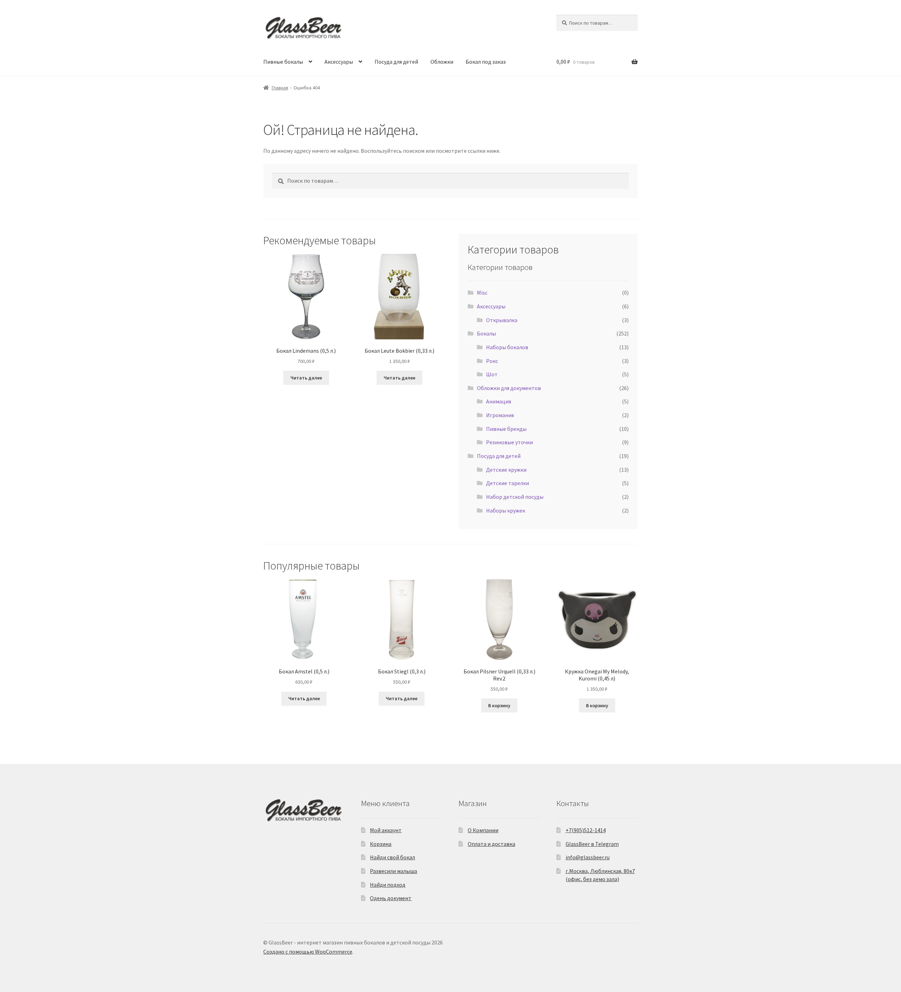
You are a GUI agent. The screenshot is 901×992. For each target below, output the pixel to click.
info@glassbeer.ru (588, 857)
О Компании (483, 830)
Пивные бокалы (283, 61)
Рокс (492, 360)
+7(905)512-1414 (586, 830)
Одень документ (390, 898)
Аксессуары (339, 61)
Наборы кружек (505, 510)
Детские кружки (506, 469)
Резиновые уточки (509, 442)
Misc (482, 292)
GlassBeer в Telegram (592, 843)
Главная (280, 87)
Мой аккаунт (386, 830)
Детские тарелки (507, 482)
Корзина (380, 843)
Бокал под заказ (486, 61)
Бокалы (486, 333)
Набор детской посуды (514, 496)
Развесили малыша (393, 870)
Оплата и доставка (491, 843)
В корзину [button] (499, 705)
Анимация (498, 401)
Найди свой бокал (392, 857)
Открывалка (501, 320)
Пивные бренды (506, 428)
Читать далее (306, 378)
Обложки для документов (509, 387)
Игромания (500, 415)
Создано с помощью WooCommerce (307, 951)
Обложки (441, 61)
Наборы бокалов (507, 347)
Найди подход (387, 884)
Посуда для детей (396, 61)
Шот (492, 374)
